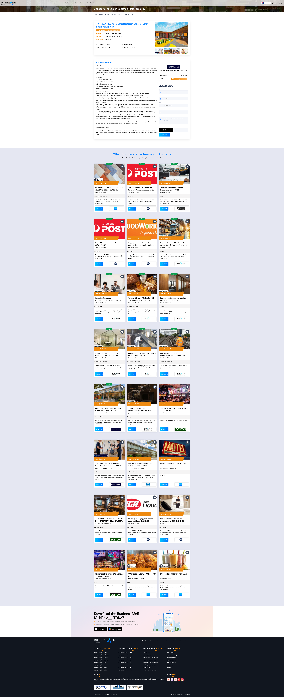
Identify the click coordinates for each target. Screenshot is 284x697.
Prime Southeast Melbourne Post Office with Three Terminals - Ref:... (141, 189)
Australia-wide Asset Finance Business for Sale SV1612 (171, 189)
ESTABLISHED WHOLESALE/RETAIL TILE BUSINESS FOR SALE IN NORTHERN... (109, 189)
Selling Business (67, 3)
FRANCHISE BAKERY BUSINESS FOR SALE (142, 575)
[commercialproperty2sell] (102, 687)
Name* (160, 89)
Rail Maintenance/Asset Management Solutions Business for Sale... (174, 354)
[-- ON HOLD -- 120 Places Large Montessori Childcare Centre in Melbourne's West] (172, 34)
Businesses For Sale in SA (124, 660)
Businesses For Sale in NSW (125, 652)
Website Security (171, 665)
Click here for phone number (179, 79)
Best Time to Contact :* (163, 109)
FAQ (154, 640)
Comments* (161, 115)
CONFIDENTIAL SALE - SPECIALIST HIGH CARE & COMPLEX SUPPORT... (109, 464)
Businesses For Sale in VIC (125, 655)
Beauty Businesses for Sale (149, 660)
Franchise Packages (172, 660)
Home (137, 640)
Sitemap (169, 667)
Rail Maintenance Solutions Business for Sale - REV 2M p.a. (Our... (142, 354)
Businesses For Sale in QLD (125, 657)
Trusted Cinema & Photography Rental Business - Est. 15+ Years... (140, 409)
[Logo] (8, 3)
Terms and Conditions (176, 640)
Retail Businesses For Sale (149, 665)
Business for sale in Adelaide (101, 660)
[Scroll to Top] (281, 694)
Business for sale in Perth (100, 662)
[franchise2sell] (135, 687)
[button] (266, 3)
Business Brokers (79, 3)
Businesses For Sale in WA (125, 662)
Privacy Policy (186, 640)
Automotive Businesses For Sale (150, 662)
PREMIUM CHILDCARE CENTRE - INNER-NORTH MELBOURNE (108, 409)
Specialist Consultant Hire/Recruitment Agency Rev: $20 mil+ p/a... (108, 299)
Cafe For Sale (146, 652)
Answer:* (175, 127)
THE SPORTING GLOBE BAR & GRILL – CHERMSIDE (174, 409)
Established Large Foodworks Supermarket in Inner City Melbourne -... (142, 244)
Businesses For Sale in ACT (125, 665)
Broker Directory (171, 652)
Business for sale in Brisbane (101, 657)
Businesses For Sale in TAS (125, 670)
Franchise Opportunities (93, 3)
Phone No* (161, 102)
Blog (150, 640)
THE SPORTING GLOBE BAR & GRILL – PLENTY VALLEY (109, 575)
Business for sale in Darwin (100, 667)
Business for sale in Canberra (101, 665)
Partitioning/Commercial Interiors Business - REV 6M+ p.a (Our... (173, 299)
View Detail (99, 208)
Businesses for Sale (55, 3)
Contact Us (166, 640)
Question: (160, 127)
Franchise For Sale (147, 667)
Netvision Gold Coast (185, 694)
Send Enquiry (164, 134)
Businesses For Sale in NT (124, 667)
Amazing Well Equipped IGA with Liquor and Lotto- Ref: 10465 (140, 520)
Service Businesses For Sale (149, 670)
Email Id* (160, 95)
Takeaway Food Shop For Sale (150, 657)
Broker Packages (171, 662)
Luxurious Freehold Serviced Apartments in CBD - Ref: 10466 (172, 520)
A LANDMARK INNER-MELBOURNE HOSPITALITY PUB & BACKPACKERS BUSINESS (109, 520)
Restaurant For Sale (147, 655)
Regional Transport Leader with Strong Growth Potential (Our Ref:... (173, 244)
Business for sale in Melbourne (101, 655)
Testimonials (159, 640)
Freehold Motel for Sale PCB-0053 (173, 463)
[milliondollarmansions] (118, 687)
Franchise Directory (172, 655)
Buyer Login (143, 640)
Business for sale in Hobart (100, 670)
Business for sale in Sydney (100, 652)
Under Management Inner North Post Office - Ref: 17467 (109, 244)
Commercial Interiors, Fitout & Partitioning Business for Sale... (107, 354)
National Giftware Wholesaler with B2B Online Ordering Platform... (141, 299)
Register (275, 3)
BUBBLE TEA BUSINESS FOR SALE (173, 574)
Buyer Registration (171, 657)
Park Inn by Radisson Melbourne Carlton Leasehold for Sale (140, 464)
